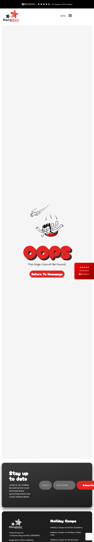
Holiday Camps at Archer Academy (66, 527)
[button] (84, 271)
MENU (63, 15)
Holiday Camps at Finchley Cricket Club (65, 533)
